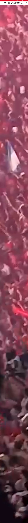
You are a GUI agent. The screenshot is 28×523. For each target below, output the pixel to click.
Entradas (13, 2)
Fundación (10, 3)
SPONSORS (13, 0)
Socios (9, 2)
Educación (14, 3)
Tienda (16, 2)
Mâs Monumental (20, 3)
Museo (19, 2)
